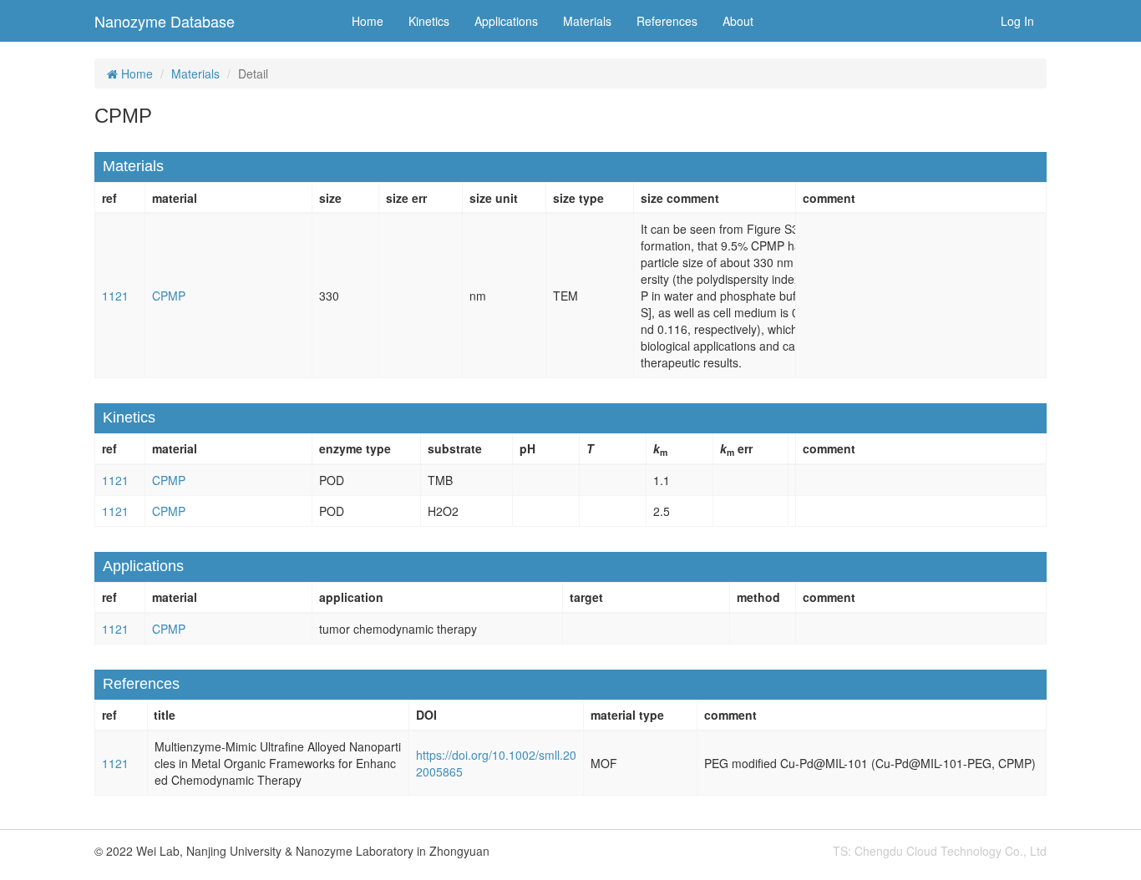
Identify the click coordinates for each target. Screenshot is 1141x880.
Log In (1017, 21)
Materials (587, 21)
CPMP (168, 295)
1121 (115, 295)
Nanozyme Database (164, 21)
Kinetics (428, 21)
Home (367, 21)
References (666, 21)
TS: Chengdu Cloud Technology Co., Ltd (940, 850)
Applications (506, 21)
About (738, 21)
